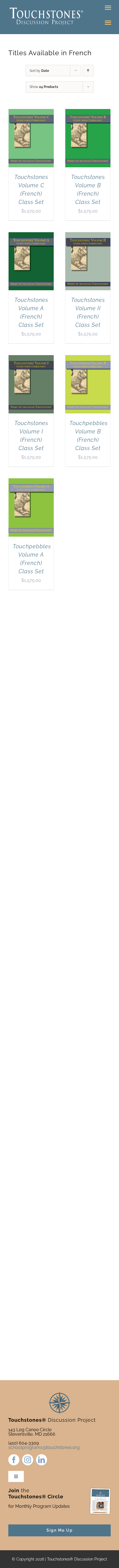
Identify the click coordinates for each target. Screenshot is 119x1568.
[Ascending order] (88, 70)
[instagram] (27, 1459)
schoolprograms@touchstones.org (44, 1447)
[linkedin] (41, 1459)
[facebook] (13, 1459)
